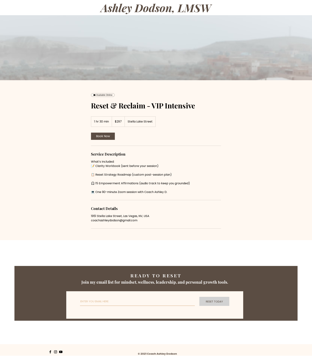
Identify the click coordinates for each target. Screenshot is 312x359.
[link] (103, 136)
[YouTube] (61, 352)
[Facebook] (50, 352)
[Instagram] (55, 352)
